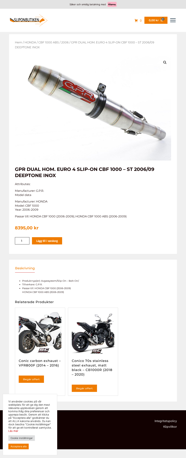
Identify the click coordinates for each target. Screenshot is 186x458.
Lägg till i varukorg (47, 241)
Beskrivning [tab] (25, 268)
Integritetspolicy (166, 421)
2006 (65, 42)
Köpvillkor (170, 426)
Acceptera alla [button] (19, 446)
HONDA (30, 42)
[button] (165, 62)
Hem (18, 42)
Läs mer (13, 430)
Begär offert (31, 379)
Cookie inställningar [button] (22, 438)
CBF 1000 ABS (48, 42)
